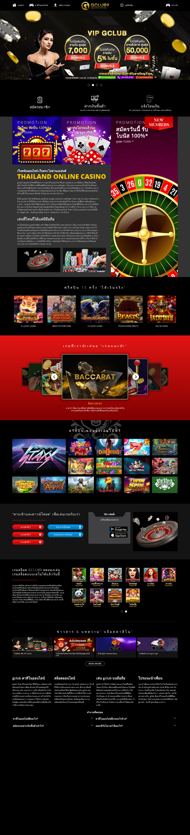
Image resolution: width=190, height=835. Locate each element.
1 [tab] (122, 611)
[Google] (118, 531)
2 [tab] (126, 611)
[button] (89, 85)
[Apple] (118, 537)
